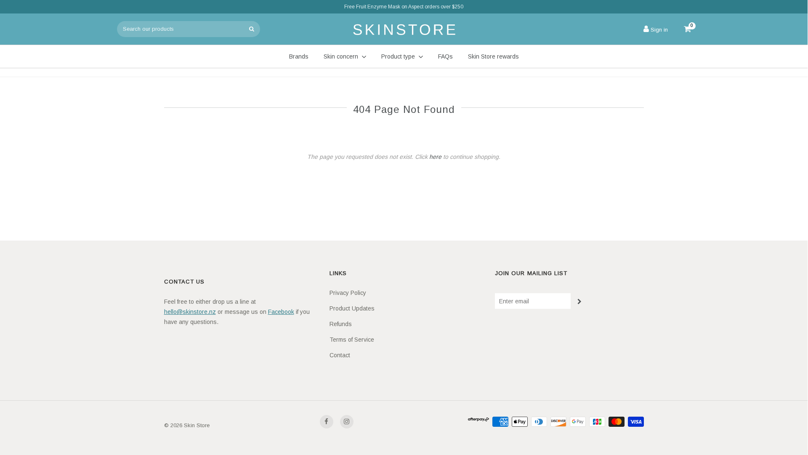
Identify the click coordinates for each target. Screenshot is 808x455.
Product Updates (352, 308)
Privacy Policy (348, 292)
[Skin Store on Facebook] (326, 421)
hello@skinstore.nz (190, 311)
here (435, 156)
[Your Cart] (683, 29)
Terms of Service (352, 339)
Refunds (341, 324)
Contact (340, 355)
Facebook (281, 311)
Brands (298, 56)
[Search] (251, 29)
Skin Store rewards (493, 56)
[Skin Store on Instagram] (347, 421)
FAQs (445, 56)
